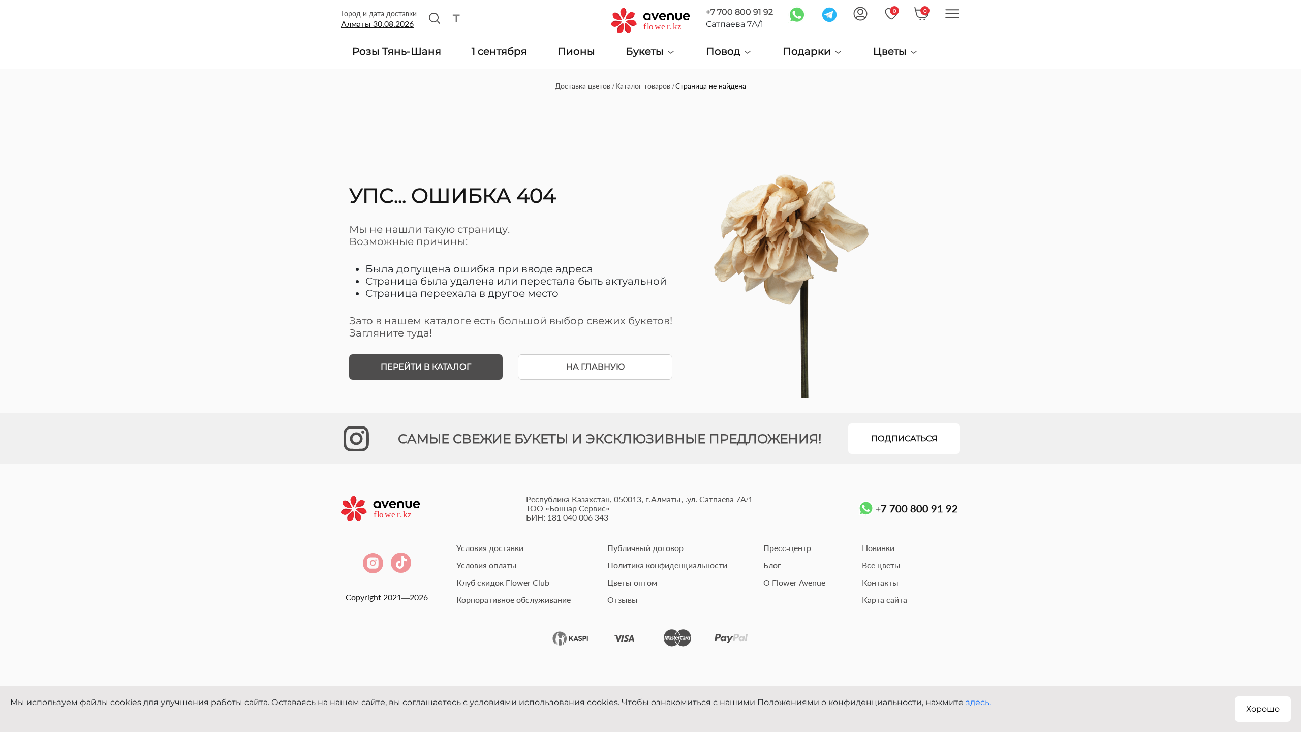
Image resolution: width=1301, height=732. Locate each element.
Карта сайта (884, 599)
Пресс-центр (787, 548)
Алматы (377, 23)
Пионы (576, 51)
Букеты (646, 51)
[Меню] (952, 13)
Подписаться (904, 438)
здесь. (978, 702)
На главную (595, 367)
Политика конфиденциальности (667, 565)
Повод (724, 51)
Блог (772, 565)
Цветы (891, 51)
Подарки (808, 51)
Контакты (880, 582)
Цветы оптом (632, 582)
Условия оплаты (486, 565)
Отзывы (622, 599)
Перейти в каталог (426, 367)
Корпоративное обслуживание (513, 599)
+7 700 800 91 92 (739, 12)
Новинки (878, 548)
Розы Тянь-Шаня (396, 51)
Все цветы (881, 565)
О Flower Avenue (794, 582)
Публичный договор (645, 548)
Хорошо (1263, 709)
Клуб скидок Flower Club (502, 582)
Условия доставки (489, 548)
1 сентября (499, 51)
